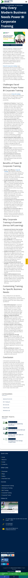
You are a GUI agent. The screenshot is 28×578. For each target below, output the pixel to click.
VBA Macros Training (7, 488)
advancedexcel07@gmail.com (12, 528)
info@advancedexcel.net (11, 529)
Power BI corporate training (10, 66)
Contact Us (4, 464)
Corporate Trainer (6, 495)
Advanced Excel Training (8, 485)
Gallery (3, 476)
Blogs (3, 474)
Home (3, 457)
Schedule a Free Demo (5, 574)
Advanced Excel (7, 399)
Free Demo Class (6, 478)
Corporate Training (7, 492)
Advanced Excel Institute (16, 568)
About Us (4, 459)
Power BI (7, 45)
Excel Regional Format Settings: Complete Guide (15, 441)
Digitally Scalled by (11, 571)
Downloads (4, 471)
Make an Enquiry (15, 573)
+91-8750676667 (10, 5)
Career (3, 462)
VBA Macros (6, 410)
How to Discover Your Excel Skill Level (16, 430)
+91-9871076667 (19, 5)
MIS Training (6, 402)
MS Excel (6, 404)
